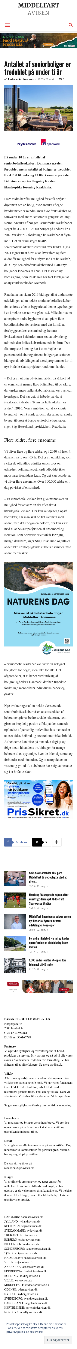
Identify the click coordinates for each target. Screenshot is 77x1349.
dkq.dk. (58, 1064)
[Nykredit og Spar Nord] (38, 143)
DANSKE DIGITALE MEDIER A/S (27, 1019)
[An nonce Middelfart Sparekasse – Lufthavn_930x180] (38, 992)
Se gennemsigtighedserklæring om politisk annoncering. (38, 1105)
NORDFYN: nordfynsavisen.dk (23, 1312)
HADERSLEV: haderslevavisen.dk (25, 1258)
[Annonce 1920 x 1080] (38, 799)
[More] (57, 842)
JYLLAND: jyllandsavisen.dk (22, 1221)
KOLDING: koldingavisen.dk (22, 1276)
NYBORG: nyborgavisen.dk (21, 1294)
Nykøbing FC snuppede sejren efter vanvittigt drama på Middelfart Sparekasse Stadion (48, 898)
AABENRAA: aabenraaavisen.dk (24, 1267)
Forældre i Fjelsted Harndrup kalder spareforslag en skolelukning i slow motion (49, 942)
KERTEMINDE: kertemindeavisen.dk (27, 1307)
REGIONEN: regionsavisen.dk (22, 1226)
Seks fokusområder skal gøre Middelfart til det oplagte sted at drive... (48, 877)
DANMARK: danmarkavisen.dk (23, 1217)
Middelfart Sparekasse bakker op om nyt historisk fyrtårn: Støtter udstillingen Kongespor (50, 920)
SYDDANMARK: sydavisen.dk (23, 1230)
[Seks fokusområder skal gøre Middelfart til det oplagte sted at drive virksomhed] (15, 878)
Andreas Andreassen (21, 79)
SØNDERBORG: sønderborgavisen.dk (27, 1248)
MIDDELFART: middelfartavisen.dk (26, 1285)
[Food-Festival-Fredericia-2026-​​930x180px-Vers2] (38, 40)
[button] (7, 25)
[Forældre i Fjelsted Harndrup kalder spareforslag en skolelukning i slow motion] (15, 943)
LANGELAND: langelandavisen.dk (25, 1303)
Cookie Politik (34, 1332)
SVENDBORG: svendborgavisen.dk (26, 1298)
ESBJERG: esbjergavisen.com (22, 1239)
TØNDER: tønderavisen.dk (20, 1253)
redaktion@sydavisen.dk (19, 1168)
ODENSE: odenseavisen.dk (20, 1289)
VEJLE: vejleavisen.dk (18, 1280)
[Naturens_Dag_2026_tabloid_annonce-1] (38, 609)
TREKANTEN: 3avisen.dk (20, 1235)
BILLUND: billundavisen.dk (21, 1244)
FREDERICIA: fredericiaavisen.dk (25, 1271)
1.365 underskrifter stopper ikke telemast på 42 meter (47, 962)
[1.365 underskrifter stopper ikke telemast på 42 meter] (15, 965)
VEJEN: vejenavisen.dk (18, 1262)
